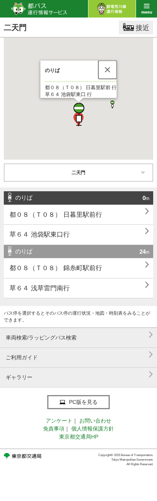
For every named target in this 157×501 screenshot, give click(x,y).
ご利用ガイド (79, 354)
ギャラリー (79, 374)
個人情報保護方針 (92, 429)
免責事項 (53, 429)
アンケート (59, 421)
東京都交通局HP (78, 437)
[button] (78, 114)
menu (146, 9)
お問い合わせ (95, 421)
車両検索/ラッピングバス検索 (79, 334)
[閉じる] (107, 70)
